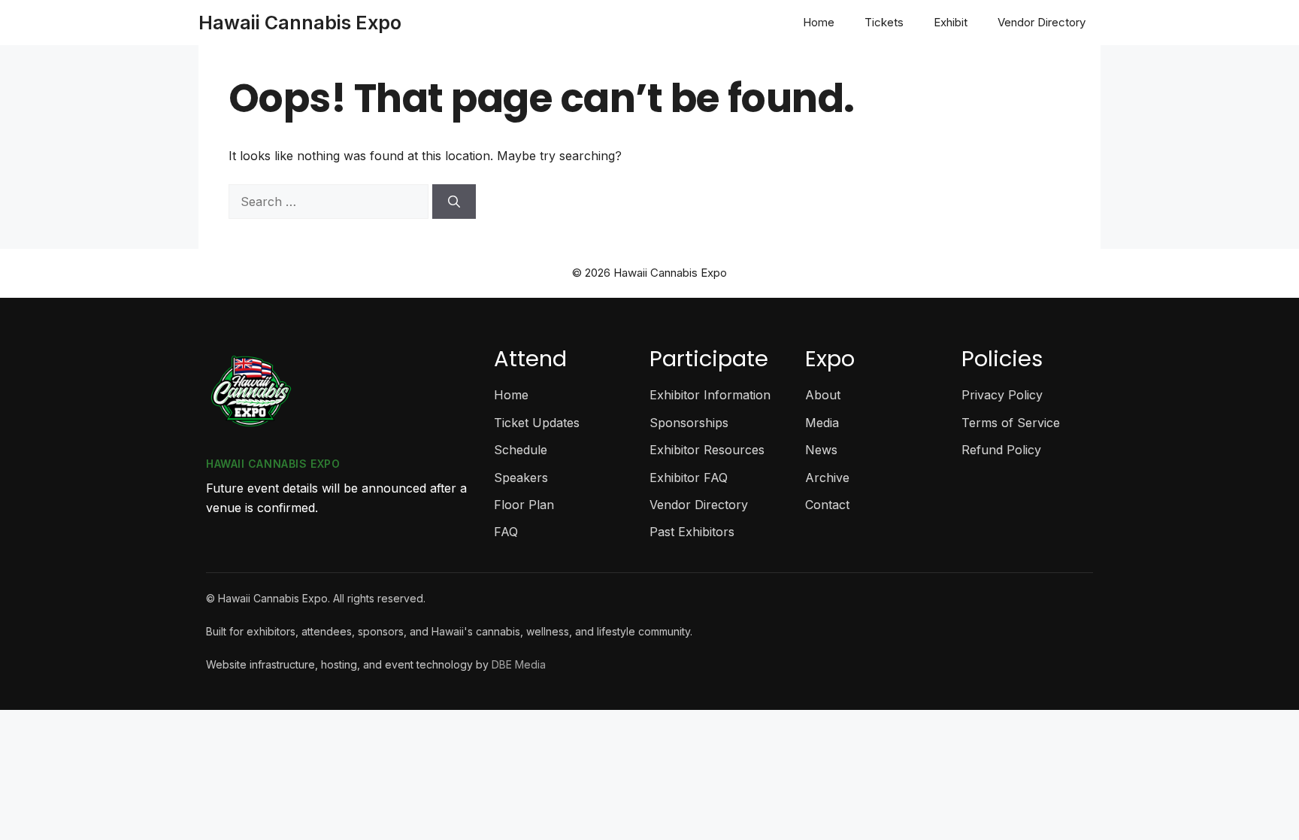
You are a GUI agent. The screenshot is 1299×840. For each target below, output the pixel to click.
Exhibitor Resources (707, 449)
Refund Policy (1001, 449)
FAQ (506, 531)
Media (822, 422)
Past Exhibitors (692, 531)
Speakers (521, 477)
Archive (827, 477)
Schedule (520, 449)
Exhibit (950, 22)
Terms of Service (1010, 422)
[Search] (454, 201)
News (821, 449)
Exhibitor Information (710, 394)
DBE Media (519, 664)
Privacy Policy (1002, 394)
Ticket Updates (537, 422)
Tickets (884, 22)
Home (818, 22)
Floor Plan (524, 504)
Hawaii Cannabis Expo (299, 22)
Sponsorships (689, 422)
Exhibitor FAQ (689, 477)
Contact (827, 504)
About (822, 394)
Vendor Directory (1042, 22)
